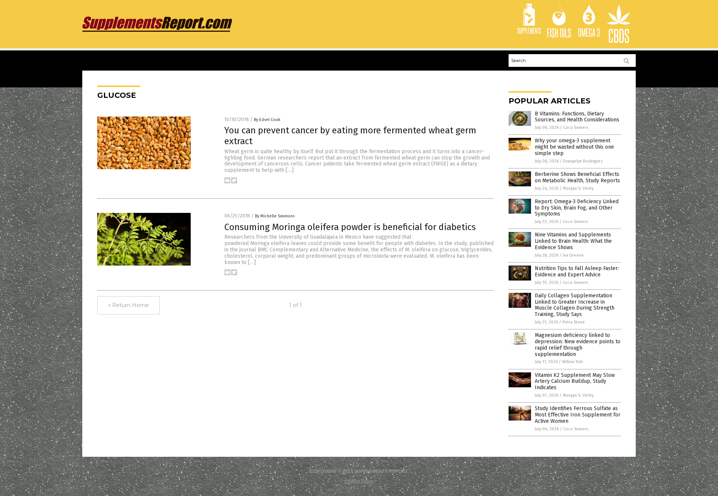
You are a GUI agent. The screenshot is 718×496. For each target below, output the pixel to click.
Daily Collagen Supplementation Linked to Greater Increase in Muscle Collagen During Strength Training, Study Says (574, 304)
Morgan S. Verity (578, 188)
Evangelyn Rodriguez (583, 161)
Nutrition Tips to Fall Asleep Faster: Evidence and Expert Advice (577, 271)
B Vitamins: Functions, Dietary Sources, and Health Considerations (577, 117)
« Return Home (128, 305)
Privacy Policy (359, 481)
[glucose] (157, 31)
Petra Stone (573, 322)
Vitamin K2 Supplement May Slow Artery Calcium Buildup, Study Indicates (575, 381)
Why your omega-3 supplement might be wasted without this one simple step (574, 146)
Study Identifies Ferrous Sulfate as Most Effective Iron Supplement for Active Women (577, 414)
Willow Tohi (572, 361)
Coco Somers (575, 127)
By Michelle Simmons (275, 216)
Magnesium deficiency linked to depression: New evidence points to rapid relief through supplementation (577, 344)
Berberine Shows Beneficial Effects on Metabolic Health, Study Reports (577, 177)
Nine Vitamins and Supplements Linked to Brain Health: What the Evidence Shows (573, 241)
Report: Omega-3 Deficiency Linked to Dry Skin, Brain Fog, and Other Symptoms (577, 207)
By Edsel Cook (267, 119)
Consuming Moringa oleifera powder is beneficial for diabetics (350, 227)
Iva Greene (573, 255)
